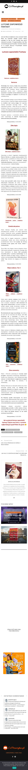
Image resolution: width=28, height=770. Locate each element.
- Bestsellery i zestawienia (14, 29)
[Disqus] (14, 570)
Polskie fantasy (18, 432)
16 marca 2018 (13, 522)
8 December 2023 (14, 728)
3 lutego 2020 (17, 31)
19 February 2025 (20, 706)
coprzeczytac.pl (5, 29)
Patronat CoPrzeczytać (7, 432)
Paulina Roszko (14, 520)
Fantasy (4, 20)
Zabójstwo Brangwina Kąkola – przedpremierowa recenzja (14, 535)
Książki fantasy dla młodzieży (12, 429)
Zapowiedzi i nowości (14, 20)
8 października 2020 (13, 541)
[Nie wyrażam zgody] (26, 765)
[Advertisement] (13, 685)
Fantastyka (21, 18)
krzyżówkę (21, 701)
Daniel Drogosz (12, 699)
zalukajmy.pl (11, 708)
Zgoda (14, 767)
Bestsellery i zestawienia (9, 18)
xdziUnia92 (11, 718)
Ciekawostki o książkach (14, 512)
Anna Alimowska (7, 31)
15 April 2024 (11, 715)
